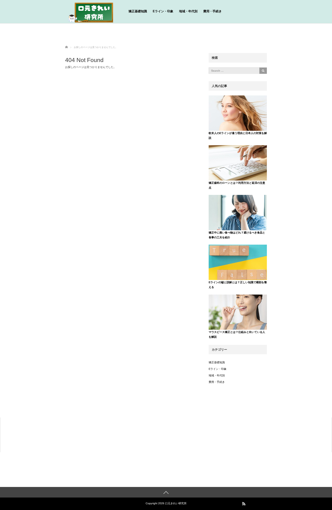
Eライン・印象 (163, 11)
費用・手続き (212, 11)
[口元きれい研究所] (94, 12)
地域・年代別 (188, 11)
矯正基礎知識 (138, 11)
